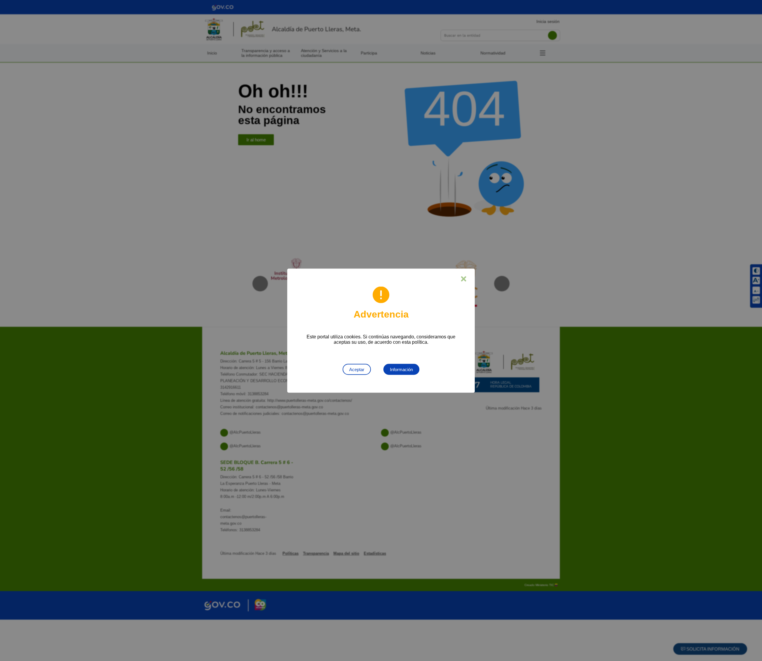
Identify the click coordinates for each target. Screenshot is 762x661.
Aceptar (356, 369)
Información (401, 369)
